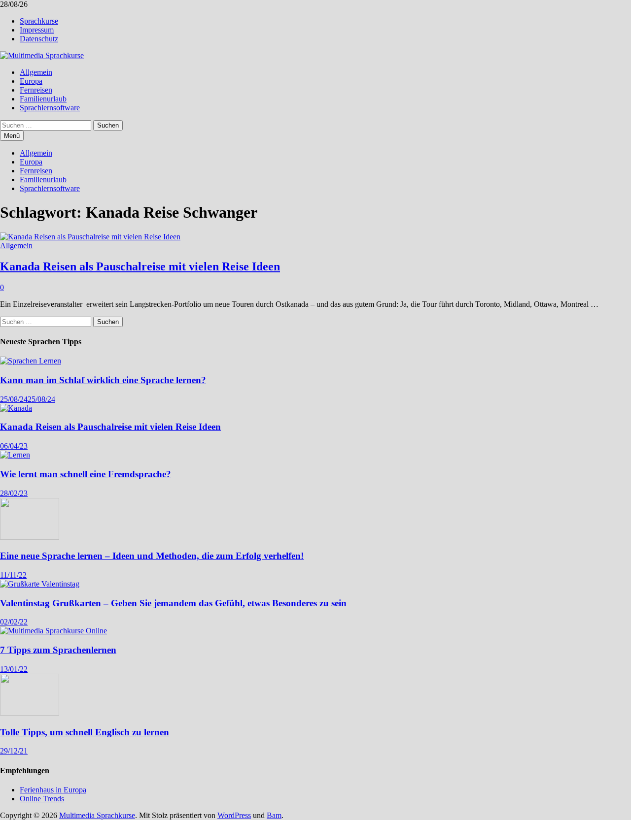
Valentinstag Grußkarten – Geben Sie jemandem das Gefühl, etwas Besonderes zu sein (173, 603)
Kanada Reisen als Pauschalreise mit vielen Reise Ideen (140, 266)
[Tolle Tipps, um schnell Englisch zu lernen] (29, 713)
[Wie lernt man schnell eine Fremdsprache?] (15, 455)
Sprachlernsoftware (50, 107)
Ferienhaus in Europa (53, 790)
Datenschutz (39, 38)
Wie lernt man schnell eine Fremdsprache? (85, 474)
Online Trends (42, 798)
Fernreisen (36, 90)
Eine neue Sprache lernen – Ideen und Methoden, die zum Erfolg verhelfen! (152, 556)
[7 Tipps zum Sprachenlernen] (53, 630)
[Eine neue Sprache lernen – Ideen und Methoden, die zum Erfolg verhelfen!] (29, 537)
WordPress (234, 815)
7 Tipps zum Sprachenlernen (58, 650)
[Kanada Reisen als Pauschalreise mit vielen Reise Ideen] (16, 408)
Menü (12, 135)
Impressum (37, 30)
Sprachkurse (39, 21)
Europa (31, 81)
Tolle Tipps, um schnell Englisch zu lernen (84, 732)
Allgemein (36, 72)
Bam (274, 815)
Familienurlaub (43, 99)
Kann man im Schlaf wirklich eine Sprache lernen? (103, 380)
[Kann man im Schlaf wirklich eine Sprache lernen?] (30, 361)
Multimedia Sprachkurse (97, 815)
